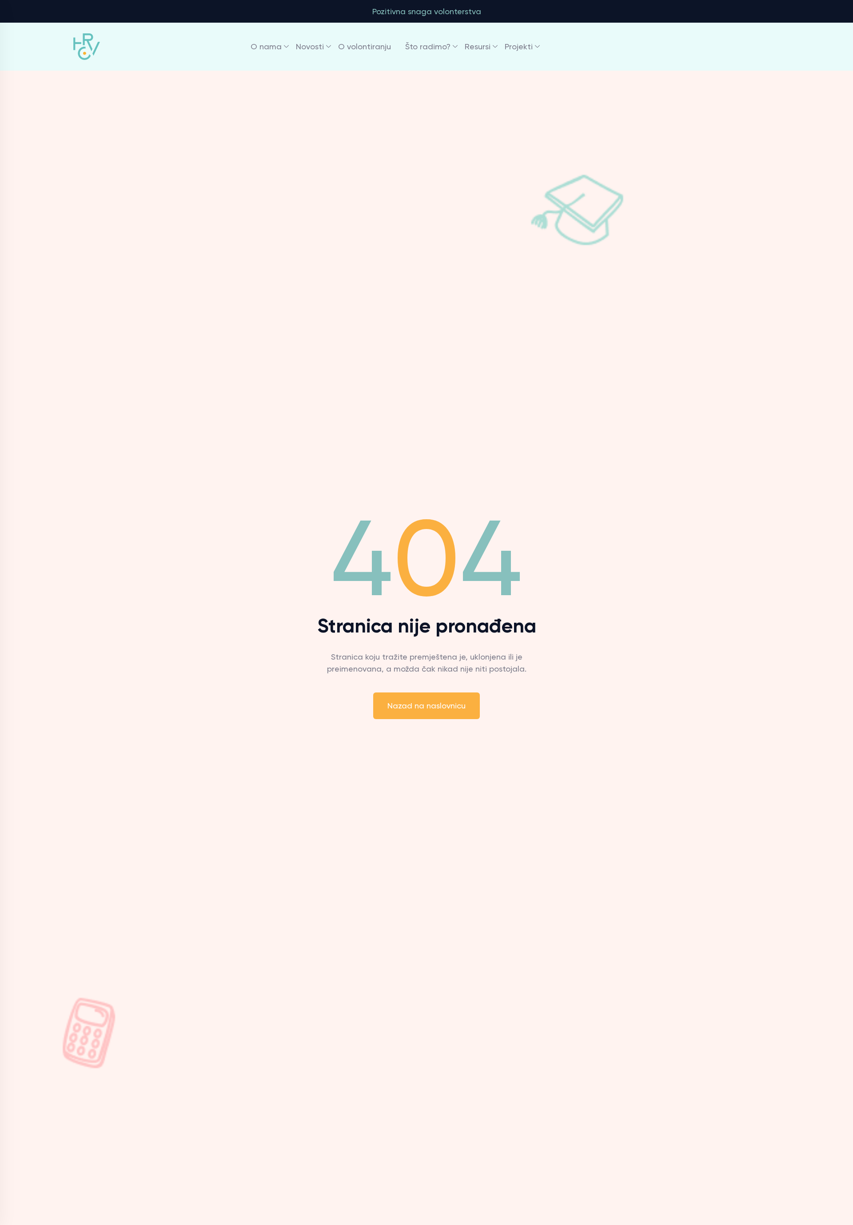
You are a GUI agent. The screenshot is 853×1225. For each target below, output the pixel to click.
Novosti (310, 46)
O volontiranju (364, 46)
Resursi (477, 46)
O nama (266, 46)
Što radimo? (427, 46)
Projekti (519, 46)
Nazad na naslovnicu (426, 705)
